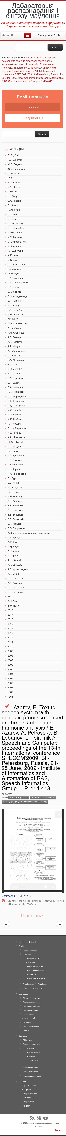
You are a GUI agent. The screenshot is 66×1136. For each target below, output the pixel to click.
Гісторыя (27, 1022)
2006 (10, 664)
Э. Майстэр (14, 173)
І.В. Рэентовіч (15, 592)
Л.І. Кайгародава (17, 428)
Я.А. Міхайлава (16, 359)
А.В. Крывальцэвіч (18, 569)
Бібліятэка (27, 1040)
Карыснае (23, 1036)
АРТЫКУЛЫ (14, 319)
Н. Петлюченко (16, 223)
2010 (10, 646)
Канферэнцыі (28, 1048)
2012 (10, 637)
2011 (10, 642)
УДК (10, 177)
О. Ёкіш (12, 218)
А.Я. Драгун (14, 537)
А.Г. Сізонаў (14, 560)
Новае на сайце (30, 950)
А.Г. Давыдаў (15, 564)
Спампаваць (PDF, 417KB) (17, 895)
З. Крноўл (13, 259)
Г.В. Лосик (13, 287)
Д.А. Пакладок (15, 278)
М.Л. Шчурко (14, 414)
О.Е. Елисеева (16, 400)
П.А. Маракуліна (17, 396)
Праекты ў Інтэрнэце (36, 978)
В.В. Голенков (15, 510)
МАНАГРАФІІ (15, 232)
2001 (10, 687)
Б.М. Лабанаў (15, 314)
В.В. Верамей (15, 514)
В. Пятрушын (15, 487)
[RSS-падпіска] (4, 35)
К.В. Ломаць (14, 432)
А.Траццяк (13, 546)
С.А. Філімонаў (16, 387)
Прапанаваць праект (32, 1002)
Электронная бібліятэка (33, 988)
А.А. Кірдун (14, 346)
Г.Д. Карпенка (15, 469)
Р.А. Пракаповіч (16, 391)
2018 (10, 610)
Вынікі (21, 946)
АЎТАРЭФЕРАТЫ (17, 323)
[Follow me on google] (8, 35)
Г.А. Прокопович (17, 473)
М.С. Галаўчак (15, 410)
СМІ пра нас (28, 1097)
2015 (10, 623)
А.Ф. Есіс (12, 541)
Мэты (25, 997)
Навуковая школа (30, 1010)
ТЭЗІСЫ (12, 191)
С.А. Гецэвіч (14, 200)
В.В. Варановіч (16, 519)
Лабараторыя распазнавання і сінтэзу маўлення (33, 10)
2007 (10, 660)
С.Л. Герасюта (16, 378)
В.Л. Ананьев (15, 501)
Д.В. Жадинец (15, 446)
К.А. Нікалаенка (16, 437)
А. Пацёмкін (14, 328)
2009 (10, 651)
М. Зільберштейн (17, 241)
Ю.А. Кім (12, 364)
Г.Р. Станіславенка (18, 282)
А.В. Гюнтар (14, 337)
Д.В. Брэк (13, 450)
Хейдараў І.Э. (15, 369)
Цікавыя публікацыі (31, 1071)
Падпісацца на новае (32, 1075)
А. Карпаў (13, 555)
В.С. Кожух (13, 482)
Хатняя (22, 942)
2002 (10, 683)
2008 (10, 655)
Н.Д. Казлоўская (16, 405)
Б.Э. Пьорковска (17, 528)
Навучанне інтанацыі (36, 970)
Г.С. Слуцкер (15, 460)
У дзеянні (27, 954)
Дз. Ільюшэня (15, 268)
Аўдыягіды (31, 974)
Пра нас (22, 1081)
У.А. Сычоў (14, 373)
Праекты (36, 997)
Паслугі (32, 942)
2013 (10, 632)
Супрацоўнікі (28, 1101)
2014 (10, 628)
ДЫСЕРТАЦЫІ (15, 441)
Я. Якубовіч (14, 155)
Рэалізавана (28, 984)
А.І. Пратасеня (16, 587)
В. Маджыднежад (17, 296)
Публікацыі (42, 984)
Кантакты (27, 1105)
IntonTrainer (14, 605)
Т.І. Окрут (13, 196)
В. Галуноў (13, 305)
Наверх (58, 1130)
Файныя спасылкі (30, 1067)
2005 (10, 669)
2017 (10, 614)
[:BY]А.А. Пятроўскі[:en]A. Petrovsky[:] (31, 801)
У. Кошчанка (14, 182)
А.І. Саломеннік (16, 350)
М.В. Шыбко (14, 419)
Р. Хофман (14, 209)
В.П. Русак (13, 491)
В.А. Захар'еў (15, 309)
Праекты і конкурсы (31, 1044)
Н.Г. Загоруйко (16, 228)
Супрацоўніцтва (30, 1093)
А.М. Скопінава (16, 332)
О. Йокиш (13, 214)
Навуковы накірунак (31, 1006)
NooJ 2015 (35, 1060)
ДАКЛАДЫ (13, 273)
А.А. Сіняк (13, 573)
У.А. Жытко (14, 187)
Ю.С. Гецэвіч (15, 164)
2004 (10, 673)
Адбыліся (31, 1056)
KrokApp (12, 601)
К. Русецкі (13, 255)
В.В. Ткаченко (15, 505)
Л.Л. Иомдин (14, 423)
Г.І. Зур (12, 478)
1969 (10, 692)
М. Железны (14, 246)
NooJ (10, 596)
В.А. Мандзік (14, 523)
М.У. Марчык (15, 237)
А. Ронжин (13, 551)
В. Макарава (14, 291)
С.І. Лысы (13, 205)
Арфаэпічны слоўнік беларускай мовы (29, 532)
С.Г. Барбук (14, 382)
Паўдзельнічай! (33, 1052)
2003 (10, 678)
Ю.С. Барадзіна (16, 168)
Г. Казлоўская (15, 464)
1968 (10, 696)
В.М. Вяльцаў (15, 496)
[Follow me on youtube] (13, 35)
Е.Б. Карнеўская (17, 264)
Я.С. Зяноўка (15, 159)
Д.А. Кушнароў (16, 455)
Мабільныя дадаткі (35, 966)
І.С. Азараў (14, 355)
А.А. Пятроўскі (15, 341)
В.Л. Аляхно (14, 300)
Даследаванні (24, 993)
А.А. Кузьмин (15, 582)
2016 (10, 619)
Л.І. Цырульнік (15, 250)
